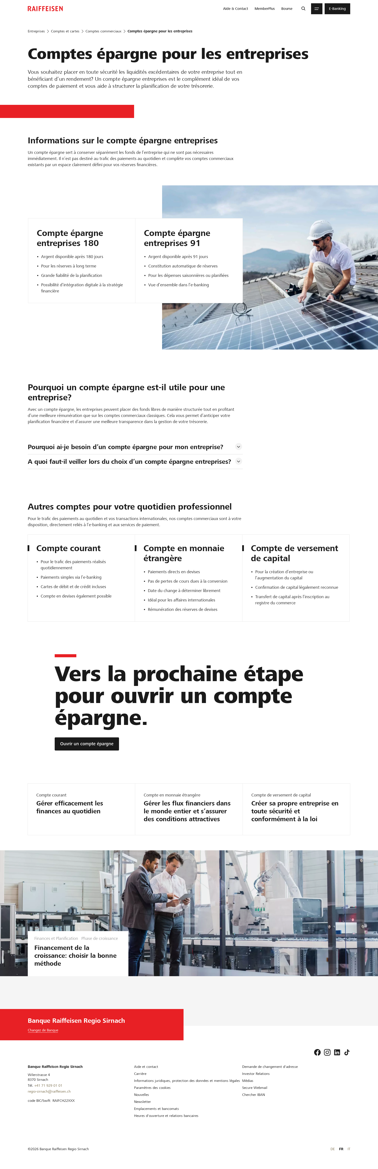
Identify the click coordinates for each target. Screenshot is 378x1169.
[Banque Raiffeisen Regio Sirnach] (45, 8)
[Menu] (316, 8)
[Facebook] (317, 1052)
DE (333, 1149)
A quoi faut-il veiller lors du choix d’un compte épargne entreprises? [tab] (129, 461)
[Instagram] (327, 1052)
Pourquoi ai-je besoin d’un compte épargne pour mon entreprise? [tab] (125, 447)
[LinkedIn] (337, 1052)
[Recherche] (303, 8)
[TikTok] (347, 1052)
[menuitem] (235, 8)
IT (349, 1149)
